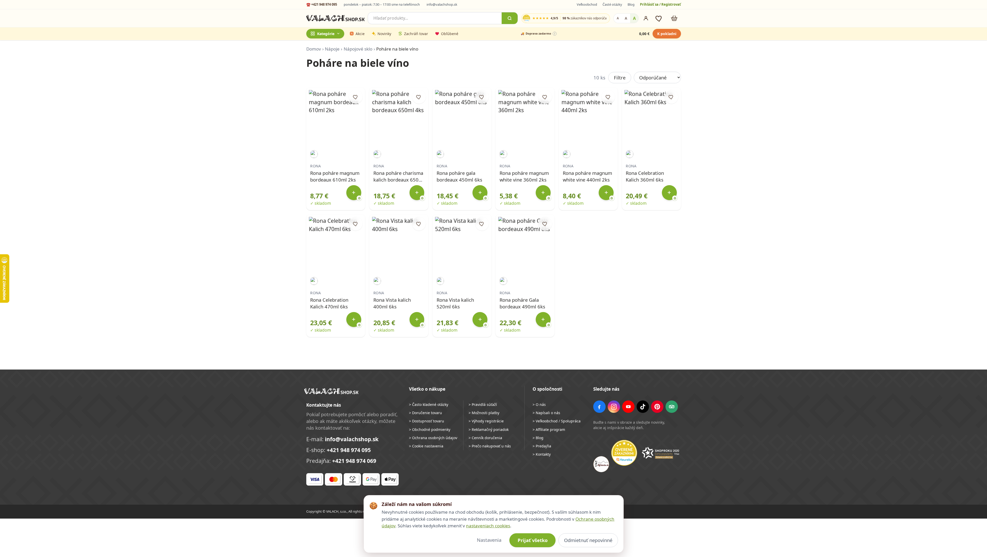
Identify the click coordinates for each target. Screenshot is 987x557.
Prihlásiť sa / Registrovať (660, 4)
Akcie (360, 33)
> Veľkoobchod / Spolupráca (557, 421)
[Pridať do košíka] (353, 192)
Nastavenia (489, 540)
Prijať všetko (533, 540)
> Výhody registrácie (486, 421)
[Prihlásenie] (646, 18)
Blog (631, 4)
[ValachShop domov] (335, 18)
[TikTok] (643, 406)
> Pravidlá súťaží (483, 404)
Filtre (619, 77)
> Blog (538, 437)
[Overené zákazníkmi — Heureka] (624, 453)
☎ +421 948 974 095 (321, 4)
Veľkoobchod (587, 4)
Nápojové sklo (358, 49)
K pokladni (666, 33)
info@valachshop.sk (442, 4)
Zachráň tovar (416, 33)
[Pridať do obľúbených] (356, 97)
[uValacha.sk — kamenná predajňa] (601, 464)
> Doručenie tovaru (425, 412)
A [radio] (618, 18)
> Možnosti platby (484, 412)
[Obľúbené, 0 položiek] (659, 18)
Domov (313, 49)
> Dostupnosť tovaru (426, 421)
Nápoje (332, 49)
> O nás (539, 404)
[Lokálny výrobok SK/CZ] (314, 154)
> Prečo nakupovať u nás (490, 446)
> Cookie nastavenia (426, 446)
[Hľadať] (510, 18)
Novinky (384, 33)
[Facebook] (599, 406)
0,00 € (644, 33)
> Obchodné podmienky (429, 429)
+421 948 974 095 (349, 450)
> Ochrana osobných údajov (433, 437)
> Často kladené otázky (428, 404)
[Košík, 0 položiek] (674, 18)
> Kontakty (542, 454)
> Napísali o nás (546, 412)
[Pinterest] (657, 406)
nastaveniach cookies (488, 526)
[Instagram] (614, 406)
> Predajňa (542, 446)
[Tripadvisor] (671, 406)
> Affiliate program (549, 429)
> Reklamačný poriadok (489, 429)
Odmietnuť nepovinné (588, 540)
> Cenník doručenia (485, 437)
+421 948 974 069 (354, 460)
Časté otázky (612, 4)
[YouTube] (628, 406)
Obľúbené (449, 33)
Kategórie (325, 33)
